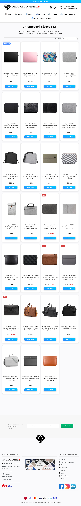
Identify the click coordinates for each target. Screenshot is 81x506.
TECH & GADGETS (69, 14)
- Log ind (62, 479)
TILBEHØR (54, 14)
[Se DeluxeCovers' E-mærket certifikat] (73, 488)
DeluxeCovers (28, 502)
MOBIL (10, 14)
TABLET (30, 14)
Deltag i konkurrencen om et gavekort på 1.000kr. (15, 426)
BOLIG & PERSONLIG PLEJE (42, 18)
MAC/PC (42, 14)
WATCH (19, 14)
